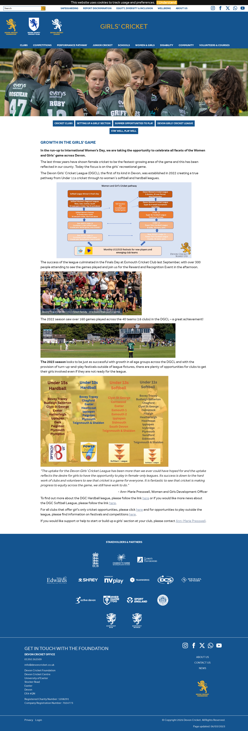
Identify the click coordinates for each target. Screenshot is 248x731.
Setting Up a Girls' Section (94, 123)
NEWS (202, 668)
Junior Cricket (103, 45)
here (145, 498)
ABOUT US (202, 657)
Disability (166, 45)
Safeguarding (69, 8)
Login (38, 720)
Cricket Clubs (63, 123)
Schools (124, 45)
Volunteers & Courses (214, 45)
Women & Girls (145, 45)
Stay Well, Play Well (123, 131)
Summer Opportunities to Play (134, 123)
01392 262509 (33, 659)
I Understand (166, 2)
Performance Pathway (72, 45)
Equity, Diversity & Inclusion (134, 8)
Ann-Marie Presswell (190, 521)
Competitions (42, 45)
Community (186, 45)
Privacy (28, 720)
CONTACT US (202, 662)
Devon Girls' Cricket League (175, 123)
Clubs (24, 45)
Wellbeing (164, 8)
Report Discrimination (97, 8)
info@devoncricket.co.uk (39, 664)
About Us (181, 8)
